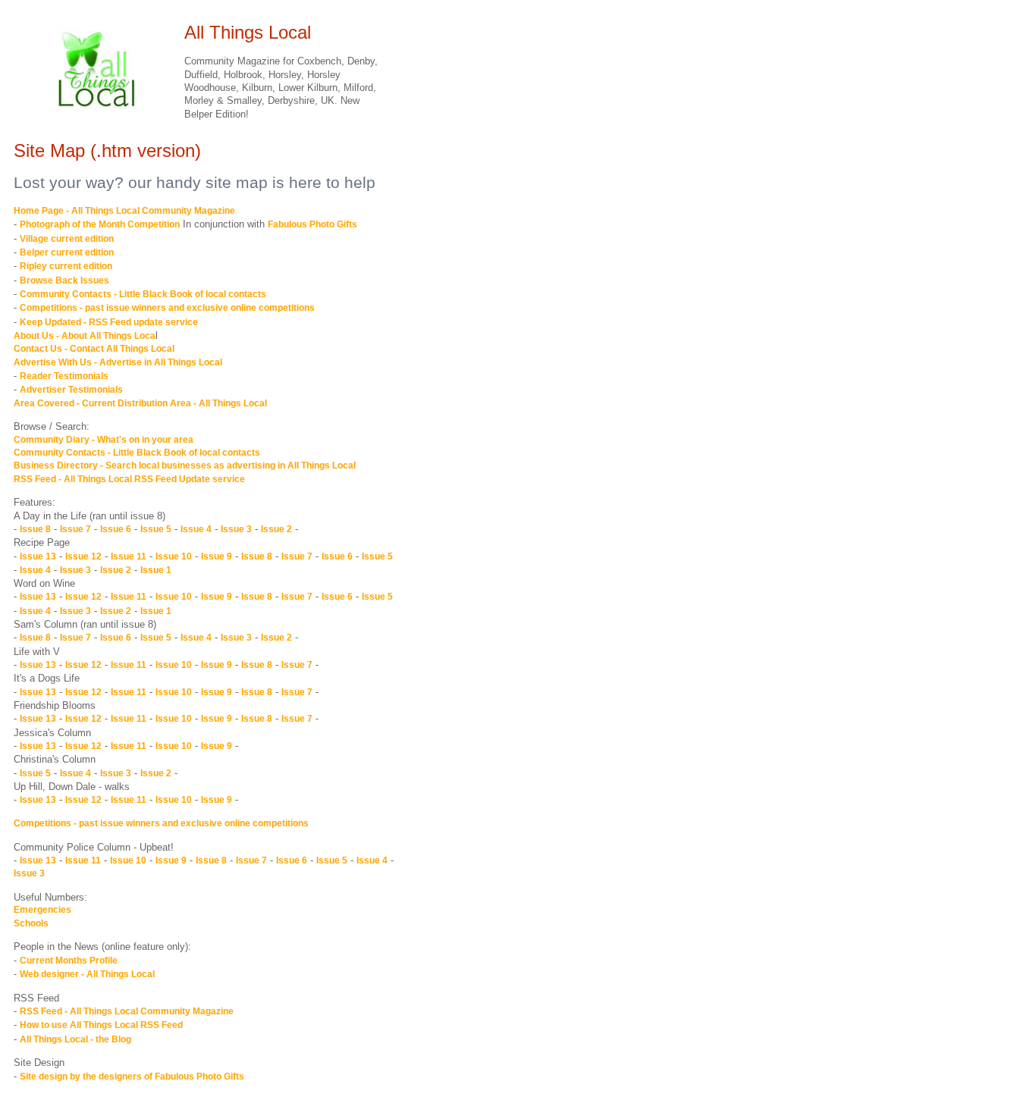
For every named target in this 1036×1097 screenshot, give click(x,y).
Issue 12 (83, 556)
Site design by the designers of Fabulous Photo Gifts (132, 1076)
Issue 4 (196, 529)
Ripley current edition (66, 266)
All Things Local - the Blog (75, 1039)
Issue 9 (216, 556)
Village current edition (67, 239)
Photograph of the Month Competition (100, 224)
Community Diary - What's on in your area (103, 439)
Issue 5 (155, 529)
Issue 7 (75, 529)
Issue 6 (115, 529)
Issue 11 (128, 556)
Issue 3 (236, 529)
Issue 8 (35, 529)
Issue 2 (276, 529)
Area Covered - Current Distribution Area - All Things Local (140, 403)
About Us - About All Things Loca (84, 336)
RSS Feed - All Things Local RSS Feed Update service (129, 479)
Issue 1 (155, 570)
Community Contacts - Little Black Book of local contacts (143, 294)
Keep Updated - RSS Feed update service (109, 322)
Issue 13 (38, 556)
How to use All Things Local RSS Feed (101, 1025)
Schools (31, 923)
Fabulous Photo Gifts (312, 224)
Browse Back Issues (64, 280)
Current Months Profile (69, 960)
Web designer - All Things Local (87, 974)
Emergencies (42, 909)
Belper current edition (67, 252)
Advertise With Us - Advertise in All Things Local (118, 362)
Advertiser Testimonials (71, 389)
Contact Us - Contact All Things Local (94, 348)
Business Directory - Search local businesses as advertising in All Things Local (185, 465)
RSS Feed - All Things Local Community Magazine (127, 1011)
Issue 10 (173, 556)
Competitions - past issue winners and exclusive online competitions (167, 307)
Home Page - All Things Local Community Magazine (124, 210)
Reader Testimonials (64, 376)
